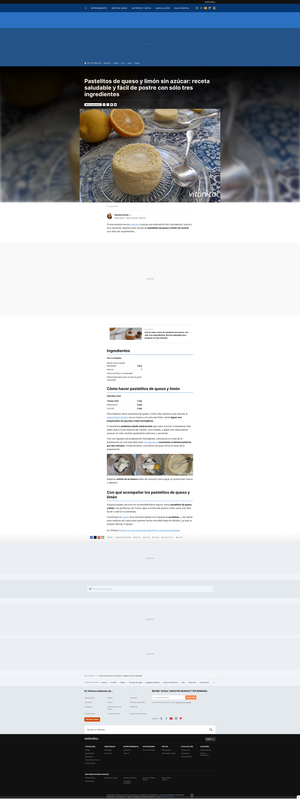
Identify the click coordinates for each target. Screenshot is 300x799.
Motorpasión (166, 750)
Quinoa (104, 682)
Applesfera (89, 757)
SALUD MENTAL (181, 8)
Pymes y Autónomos (204, 754)
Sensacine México (130, 778)
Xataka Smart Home (92, 760)
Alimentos (88, 702)
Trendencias (185, 750)
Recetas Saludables (123, 537)
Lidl (123, 63)
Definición (134, 707)
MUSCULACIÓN (163, 8)
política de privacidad (183, 702)
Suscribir (191, 697)
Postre (147, 537)
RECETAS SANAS (119, 8)
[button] (123, 214)
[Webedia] (210, 1)
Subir (208, 739)
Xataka (87, 750)
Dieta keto (193, 682)
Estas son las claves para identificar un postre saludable (150, 530)
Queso (137, 63)
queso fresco (168, 537)
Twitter (107, 104)
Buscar (211, 730)
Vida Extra (108, 753)
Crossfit (114, 682)
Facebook (201, 8)
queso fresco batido (117, 417)
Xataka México (90, 778)
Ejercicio (107, 63)
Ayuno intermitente (171, 682)
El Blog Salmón (205, 750)
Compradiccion (186, 757)
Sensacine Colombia (127, 782)
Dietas (110, 702)
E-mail (115, 104)
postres (134, 224)
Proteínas (133, 698)
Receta (138, 537)
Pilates (123, 682)
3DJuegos (108, 750)
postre (125, 517)
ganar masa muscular (138, 714)
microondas (150, 442)
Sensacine (127, 750)
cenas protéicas (114, 714)
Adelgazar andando (153, 682)
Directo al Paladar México (149, 779)
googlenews (214, 8)
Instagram (196, 8)
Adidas (115, 63)
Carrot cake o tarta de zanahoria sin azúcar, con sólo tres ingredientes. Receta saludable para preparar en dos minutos (166, 335)
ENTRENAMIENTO (99, 8)
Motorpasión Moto (169, 753)
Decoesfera (185, 753)
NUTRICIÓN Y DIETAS (141, 8)
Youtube (205, 8)
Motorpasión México (166, 779)
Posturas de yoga (135, 682)
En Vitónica (149, 329)
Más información (167, 797)
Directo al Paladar (149, 750)
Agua (129, 63)
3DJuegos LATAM (110, 778)
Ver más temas (92, 719)
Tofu (183, 682)
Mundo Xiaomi (90, 763)
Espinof (126, 753)
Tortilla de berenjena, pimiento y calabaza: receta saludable (120, 676)
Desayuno (89, 707)
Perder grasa (90, 714)
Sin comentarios (94, 105)
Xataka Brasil (89, 781)
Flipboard (209, 8)
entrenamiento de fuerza (114, 708)
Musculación (90, 698)
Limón (180, 537)
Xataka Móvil (89, 753)
